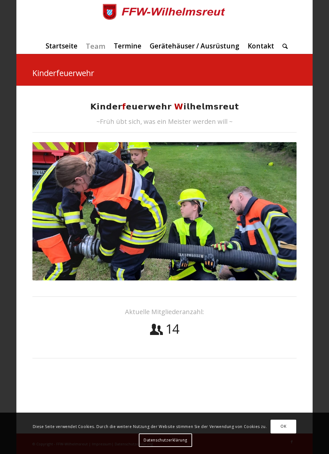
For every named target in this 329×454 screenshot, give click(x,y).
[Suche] (283, 46)
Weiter (282, 211)
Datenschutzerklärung (165, 440)
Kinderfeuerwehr (63, 72)
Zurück (47, 211)
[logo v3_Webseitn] (165, 19)
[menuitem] (61, 46)
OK (283, 426)
